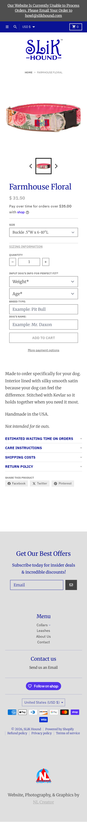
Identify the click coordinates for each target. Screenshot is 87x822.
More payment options (43, 350)
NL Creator (43, 802)
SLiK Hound (32, 729)
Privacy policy (41, 733)
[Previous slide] (31, 166)
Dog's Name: (17, 316)
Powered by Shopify (59, 729)
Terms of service (68, 733)
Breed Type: (17, 301)
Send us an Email (43, 667)
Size (12, 224)
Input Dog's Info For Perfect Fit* (33, 273)
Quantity (16, 255)
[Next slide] (56, 166)
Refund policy (17, 733)
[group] (43, 166)
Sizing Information (26, 247)
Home (28, 72)
